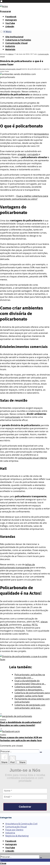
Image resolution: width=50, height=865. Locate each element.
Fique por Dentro (14, 829)
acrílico (27, 624)
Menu (7, 31)
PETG (34, 624)
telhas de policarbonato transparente (17, 566)
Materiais (10, 49)
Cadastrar (25, 806)
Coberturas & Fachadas (18, 40)
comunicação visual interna (32, 457)
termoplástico (41, 133)
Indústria (10, 46)
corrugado (32, 154)
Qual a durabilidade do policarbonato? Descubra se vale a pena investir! (20, 722)
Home (2, 69)
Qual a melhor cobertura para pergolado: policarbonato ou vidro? (24, 197)
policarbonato (12, 416)
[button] (1, 1)
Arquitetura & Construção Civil (21, 823)
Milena (10, 54)
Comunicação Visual (16, 43)
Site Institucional (14, 36)
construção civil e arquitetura (15, 105)
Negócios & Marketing (17, 835)
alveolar (22, 154)
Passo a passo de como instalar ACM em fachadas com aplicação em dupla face (21, 738)
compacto (5, 157)
